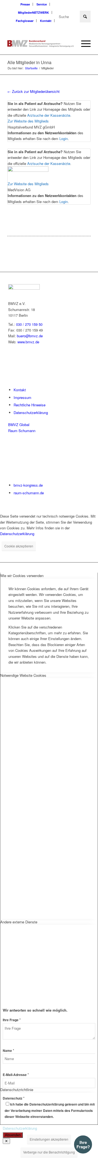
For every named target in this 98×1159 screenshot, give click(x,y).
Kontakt (45, 21)
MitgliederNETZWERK (33, 12)
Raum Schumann (21, 430)
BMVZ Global (18, 424)
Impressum (22, 397)
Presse (25, 4)
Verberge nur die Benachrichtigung (49, 1152)
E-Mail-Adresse (16, 1074)
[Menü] (83, 44)
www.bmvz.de (28, 341)
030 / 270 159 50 (29, 324)
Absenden (13, 1135)
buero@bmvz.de (30, 335)
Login (63, 138)
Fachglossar (24, 21)
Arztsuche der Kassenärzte (48, 115)
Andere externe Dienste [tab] (18, 921)
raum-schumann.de (29, 492)
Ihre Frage (12, 1020)
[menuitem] (25, 4)
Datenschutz (13, 1098)
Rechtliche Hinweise (29, 404)
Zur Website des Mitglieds (28, 121)
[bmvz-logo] (40, 44)
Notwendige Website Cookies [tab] (23, 675)
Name (8, 1050)
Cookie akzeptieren (18, 546)
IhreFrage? (83, 1144)
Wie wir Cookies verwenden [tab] (22, 575)
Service (41, 4)
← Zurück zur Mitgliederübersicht (33, 91)
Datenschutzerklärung (31, 412)
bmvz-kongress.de (28, 485)
